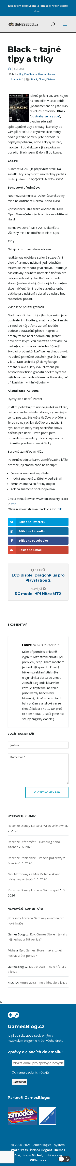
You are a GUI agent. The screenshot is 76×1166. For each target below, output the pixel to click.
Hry (21, 74)
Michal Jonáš (41, 1155)
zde (13, 504)
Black (34, 79)
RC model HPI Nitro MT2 (38, 594)
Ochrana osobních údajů (30, 1072)
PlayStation (30, 74)
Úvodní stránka (47, 74)
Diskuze (50, 79)
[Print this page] (9, 69)
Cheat (42, 79)
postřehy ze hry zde (45, 116)
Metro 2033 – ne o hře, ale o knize (43, 982)
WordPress (19, 1150)
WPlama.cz (38, 1160)
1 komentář (15, 79)
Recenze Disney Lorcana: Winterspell (33, 890)
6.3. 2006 (19, 69)
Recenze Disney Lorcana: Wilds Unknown (36, 826)
